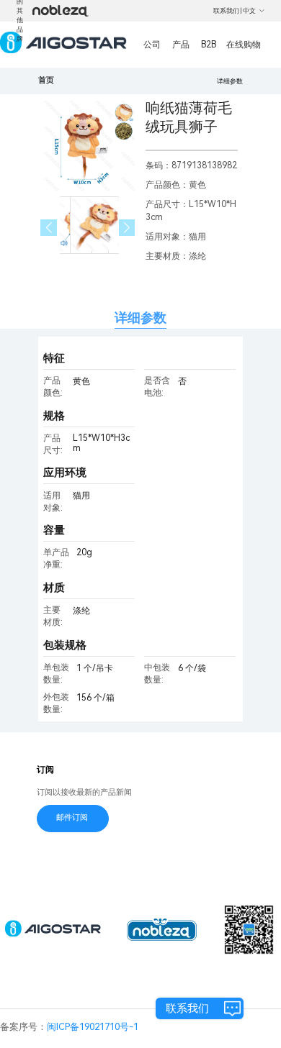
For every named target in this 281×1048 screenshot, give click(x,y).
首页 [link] (46, 80)
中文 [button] (249, 10)
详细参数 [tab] (140, 317)
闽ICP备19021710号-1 (92, 1026)
